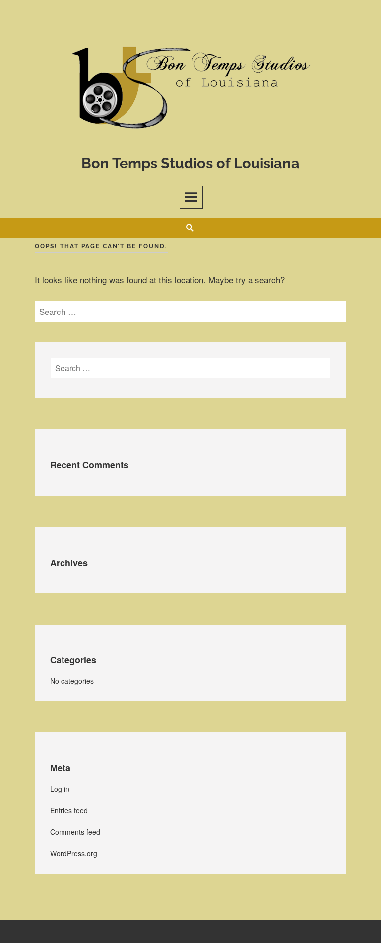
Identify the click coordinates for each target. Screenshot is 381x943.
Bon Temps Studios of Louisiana (190, 163)
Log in (59, 789)
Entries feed (69, 810)
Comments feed (75, 832)
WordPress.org (73, 853)
